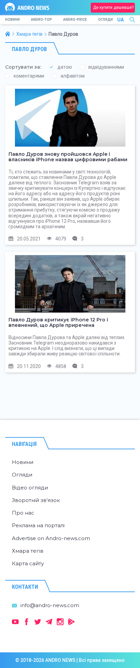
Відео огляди (30, 487)
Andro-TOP (41, 19)
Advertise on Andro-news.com (51, 538)
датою (64, 67)
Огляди (105, 19)
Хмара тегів (27, 551)
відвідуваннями (106, 67)
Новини (12, 19)
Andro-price (75, 19)
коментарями (29, 76)
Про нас (23, 513)
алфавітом (72, 76)
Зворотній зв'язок (36, 500)
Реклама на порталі (38, 525)
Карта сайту (28, 563)
